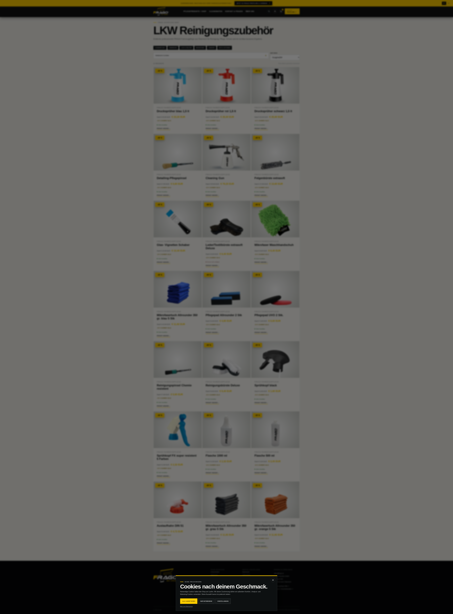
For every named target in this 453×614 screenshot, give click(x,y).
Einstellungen (223, 601)
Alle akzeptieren (188, 601)
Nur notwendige (206, 601)
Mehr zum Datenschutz (186, 606)
